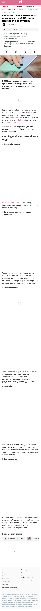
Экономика (30, 6)
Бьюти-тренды (11, 9)
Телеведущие (6, 581)
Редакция (5, 573)
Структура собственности (9, 587)
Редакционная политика (9, 576)
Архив (22, 586)
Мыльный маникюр (10, 203)
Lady (3, 9)
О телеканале (6, 578)
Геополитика (17, 6)
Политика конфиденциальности (27, 576)
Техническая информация (28, 580)
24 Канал (5, 6)
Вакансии (5, 584)
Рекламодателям (26, 570)
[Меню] (3, 2)
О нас (3, 570)
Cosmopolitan (10, 122)
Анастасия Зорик (11, 25)
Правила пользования (27, 573)
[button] (6, 52)
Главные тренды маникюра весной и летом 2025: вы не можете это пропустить (28, 9)
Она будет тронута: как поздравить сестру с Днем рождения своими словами (18, 129)
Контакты (23, 583)
